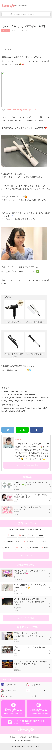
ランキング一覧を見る (26, 618)
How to (21, 547)
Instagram (34, 547)
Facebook (9, 547)
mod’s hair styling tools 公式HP (21, 110)
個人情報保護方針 (35, 737)
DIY (31, 535)
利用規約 (22, 737)
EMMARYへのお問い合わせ (27, 740)
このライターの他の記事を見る (26, 465)
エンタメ (9, 696)
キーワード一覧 (26, 555)
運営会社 (13, 737)
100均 (13, 535)
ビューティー (6, 30)
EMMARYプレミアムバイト (36, 541)
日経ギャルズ (11, 685)
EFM (41, 535)
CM (23, 535)
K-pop (46, 547)
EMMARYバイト (13, 541)
